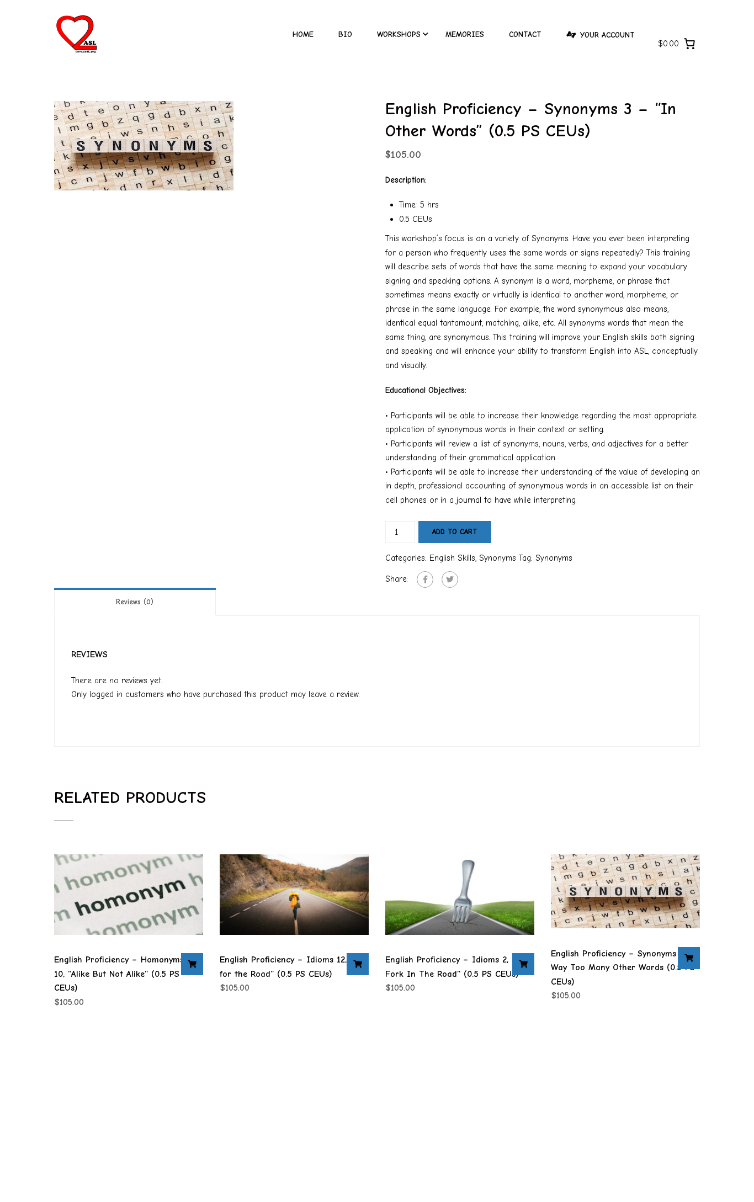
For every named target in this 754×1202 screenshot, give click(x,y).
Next (380, 146)
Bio (345, 34)
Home (303, 34)
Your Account (607, 35)
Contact (525, 34)
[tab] (135, 601)
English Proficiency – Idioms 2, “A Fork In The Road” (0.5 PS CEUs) (452, 967)
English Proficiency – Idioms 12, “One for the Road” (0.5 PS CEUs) (294, 967)
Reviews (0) (134, 602)
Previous (42, 146)
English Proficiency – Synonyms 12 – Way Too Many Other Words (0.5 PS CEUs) (624, 968)
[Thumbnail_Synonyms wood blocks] (143, 145)
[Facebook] (425, 579)
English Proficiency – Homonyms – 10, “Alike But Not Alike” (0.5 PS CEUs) (123, 974)
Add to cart (454, 532)
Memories (464, 34)
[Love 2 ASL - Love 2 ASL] (76, 39)
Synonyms (497, 558)
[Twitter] (450, 579)
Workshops (399, 34)
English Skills (452, 558)
